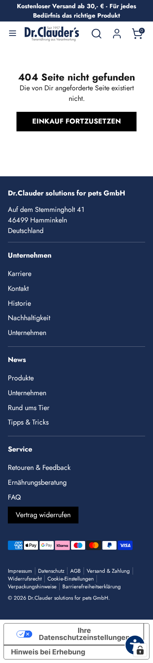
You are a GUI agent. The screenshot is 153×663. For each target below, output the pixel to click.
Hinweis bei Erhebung (48, 652)
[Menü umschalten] (12, 33)
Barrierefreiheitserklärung (91, 586)
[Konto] (117, 31)
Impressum (20, 571)
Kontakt (18, 288)
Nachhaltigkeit (29, 318)
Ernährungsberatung (37, 482)
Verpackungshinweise (32, 586)
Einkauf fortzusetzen (76, 121)
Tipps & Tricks (28, 422)
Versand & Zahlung (108, 571)
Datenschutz (51, 571)
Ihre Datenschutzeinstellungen (84, 633)
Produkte (21, 378)
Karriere (19, 274)
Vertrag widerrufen (43, 515)
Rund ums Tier (28, 408)
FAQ (14, 497)
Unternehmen (27, 333)
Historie (19, 303)
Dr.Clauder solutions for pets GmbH (68, 598)
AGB (75, 571)
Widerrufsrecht (25, 578)
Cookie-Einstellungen (70, 578)
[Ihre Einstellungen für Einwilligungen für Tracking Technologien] (140, 650)
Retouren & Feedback (39, 467)
